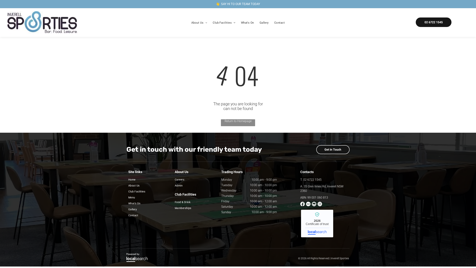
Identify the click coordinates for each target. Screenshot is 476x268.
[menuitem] (199, 22)
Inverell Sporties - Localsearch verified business (317, 223)
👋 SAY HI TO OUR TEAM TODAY (238, 4)
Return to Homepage (238, 121)
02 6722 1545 (312, 179)
